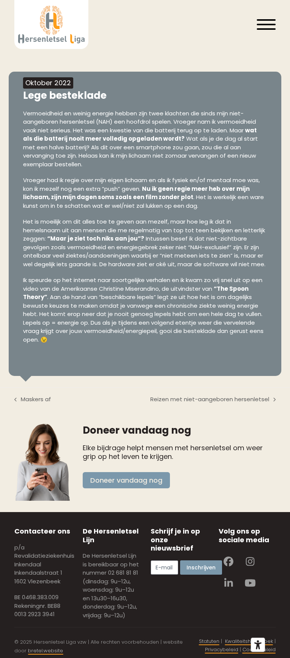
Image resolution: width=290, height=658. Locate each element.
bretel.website (45, 650)
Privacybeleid (221, 649)
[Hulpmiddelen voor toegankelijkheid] (258, 645)
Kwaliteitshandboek (249, 641)
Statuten (209, 641)
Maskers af (32, 399)
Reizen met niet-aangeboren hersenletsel (209, 399)
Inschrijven (201, 567)
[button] (266, 24)
